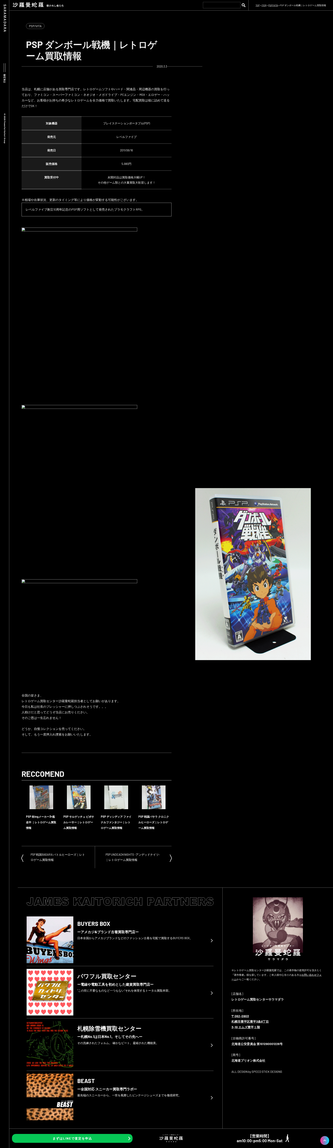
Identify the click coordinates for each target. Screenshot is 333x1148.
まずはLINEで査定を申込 (72, 1138)
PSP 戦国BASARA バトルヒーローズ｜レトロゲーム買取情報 (58, 857)
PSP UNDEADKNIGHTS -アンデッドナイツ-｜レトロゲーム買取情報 (133, 857)
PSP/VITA (35, 26)
